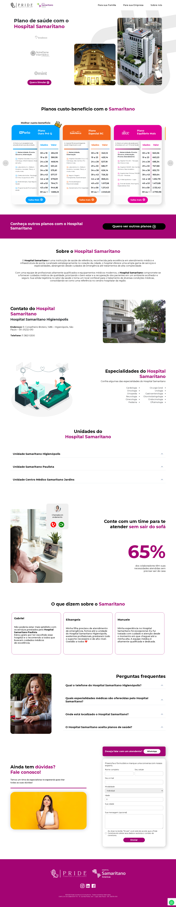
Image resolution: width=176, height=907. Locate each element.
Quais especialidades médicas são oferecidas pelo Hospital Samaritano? (106, 700)
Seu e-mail (109, 778)
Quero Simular (38, 82)
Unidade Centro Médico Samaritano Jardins (43, 479)
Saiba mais (85, 200)
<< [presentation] (5, 163)
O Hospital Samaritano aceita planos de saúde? (98, 727)
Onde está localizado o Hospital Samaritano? (97, 714)
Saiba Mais (33, 200)
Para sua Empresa (133, 5)
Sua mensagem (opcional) (116, 812)
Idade (107, 795)
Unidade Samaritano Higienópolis (36, 454)
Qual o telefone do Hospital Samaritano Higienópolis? (103, 685)
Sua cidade (109, 804)
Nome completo (112, 770)
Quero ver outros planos (132, 226)
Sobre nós (156, 5)
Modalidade (110, 787)
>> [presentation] (170, 163)
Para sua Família (107, 5)
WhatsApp (152, 751)
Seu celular (139, 770)
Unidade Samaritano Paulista (33, 466)
